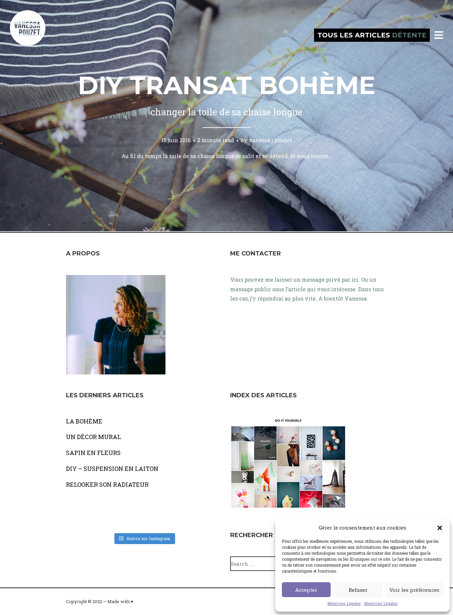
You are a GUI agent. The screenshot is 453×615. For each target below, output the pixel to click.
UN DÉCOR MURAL (93, 437)
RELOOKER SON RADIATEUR (107, 484)
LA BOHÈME (84, 421)
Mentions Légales (344, 603)
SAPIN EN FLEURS (93, 453)
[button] (439, 528)
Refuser (358, 590)
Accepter (306, 590)
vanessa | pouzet (270, 140)
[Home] (35, 35)
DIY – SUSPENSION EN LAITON (112, 469)
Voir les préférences (414, 590)
